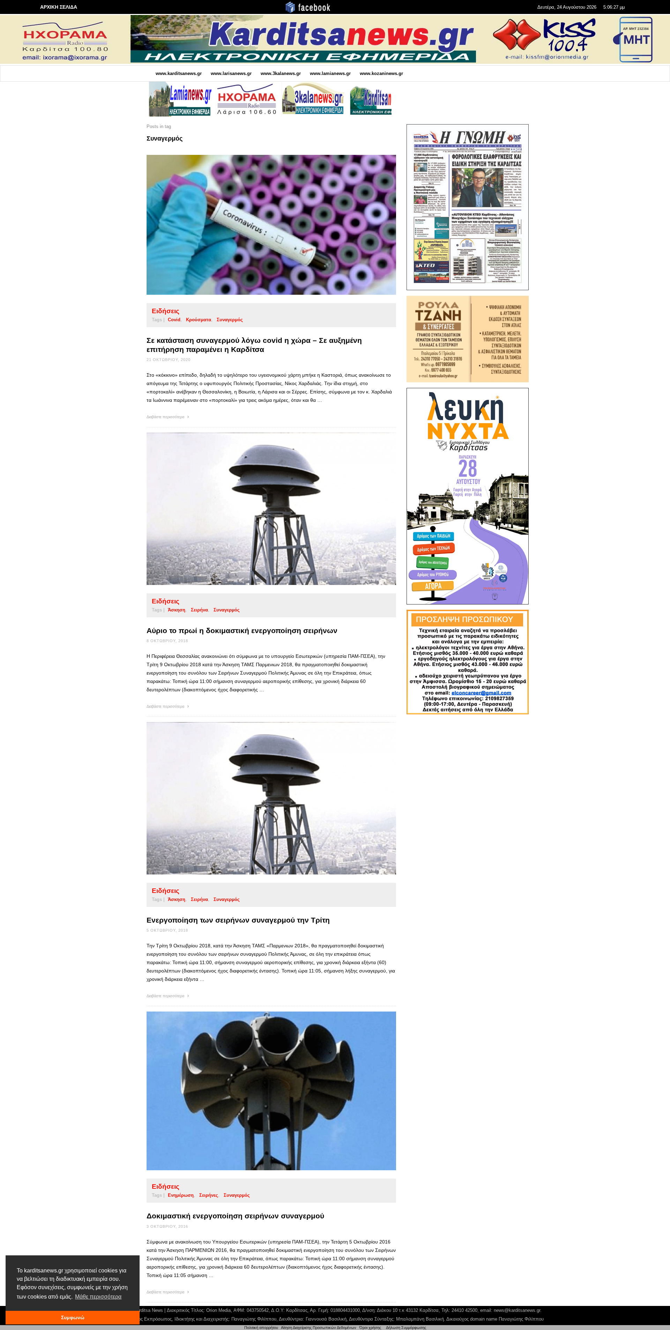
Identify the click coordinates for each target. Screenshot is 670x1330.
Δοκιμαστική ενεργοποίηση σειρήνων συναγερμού (235, 1216)
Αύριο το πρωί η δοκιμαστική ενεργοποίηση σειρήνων (242, 630)
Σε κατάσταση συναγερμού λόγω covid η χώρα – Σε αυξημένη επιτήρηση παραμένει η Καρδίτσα (254, 344)
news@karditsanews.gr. (518, 1310)
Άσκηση (176, 610)
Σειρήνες (208, 1195)
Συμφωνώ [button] (72, 1317)
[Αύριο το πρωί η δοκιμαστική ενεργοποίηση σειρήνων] (260, 508)
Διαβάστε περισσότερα (166, 417)
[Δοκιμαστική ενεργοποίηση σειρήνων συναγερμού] (260, 1091)
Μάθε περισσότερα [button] (98, 1297)
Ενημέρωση (181, 1195)
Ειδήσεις (165, 311)
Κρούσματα (198, 319)
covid (174, 319)
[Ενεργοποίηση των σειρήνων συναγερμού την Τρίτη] (260, 798)
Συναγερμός (230, 319)
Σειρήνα (199, 610)
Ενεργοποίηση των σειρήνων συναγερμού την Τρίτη (238, 920)
